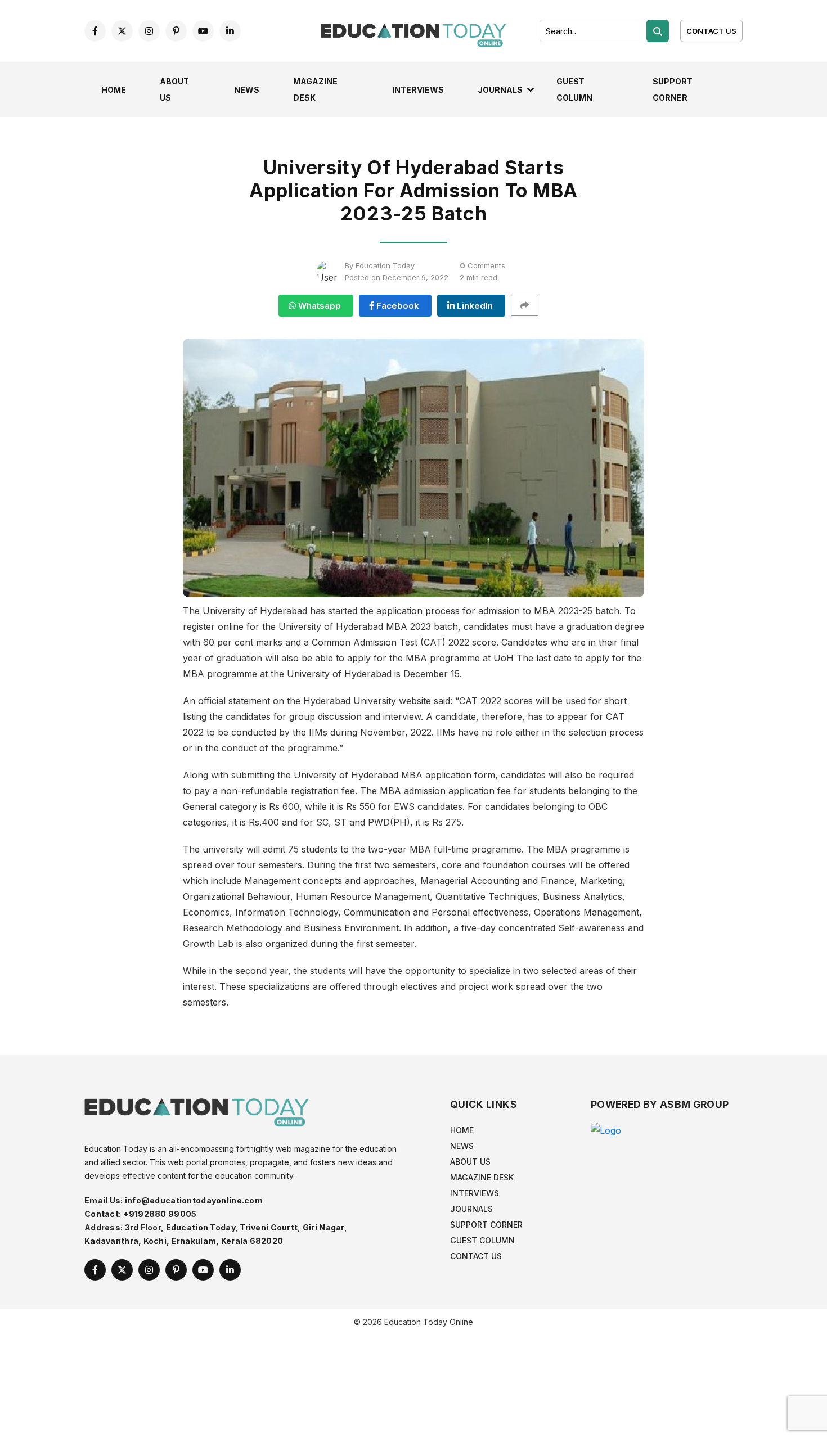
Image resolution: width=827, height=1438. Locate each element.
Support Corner (486, 1224)
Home (113, 89)
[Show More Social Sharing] (530, 306)
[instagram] (149, 31)
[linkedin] (230, 31)
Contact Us (711, 30)
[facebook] (95, 31)
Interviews (418, 89)
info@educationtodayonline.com (194, 1200)
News (246, 89)
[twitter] (122, 31)
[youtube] (203, 31)
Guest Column (482, 1240)
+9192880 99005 (160, 1214)
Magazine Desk (482, 1177)
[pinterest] (176, 31)
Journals (500, 89)
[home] (413, 29)
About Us (470, 1161)
